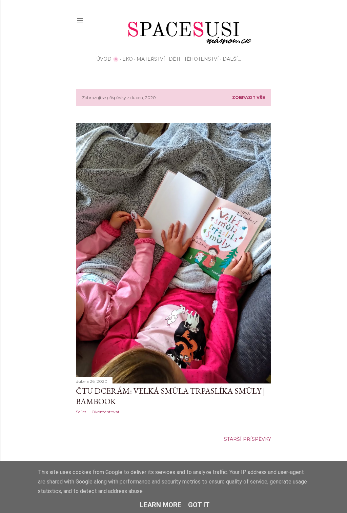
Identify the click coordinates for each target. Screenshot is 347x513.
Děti (174, 59)
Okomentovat (105, 411)
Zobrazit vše (248, 97)
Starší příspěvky (247, 439)
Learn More (160, 505)
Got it (199, 505)
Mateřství (151, 59)
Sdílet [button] (81, 411)
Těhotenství (201, 59)
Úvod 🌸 (107, 59)
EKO (127, 59)
